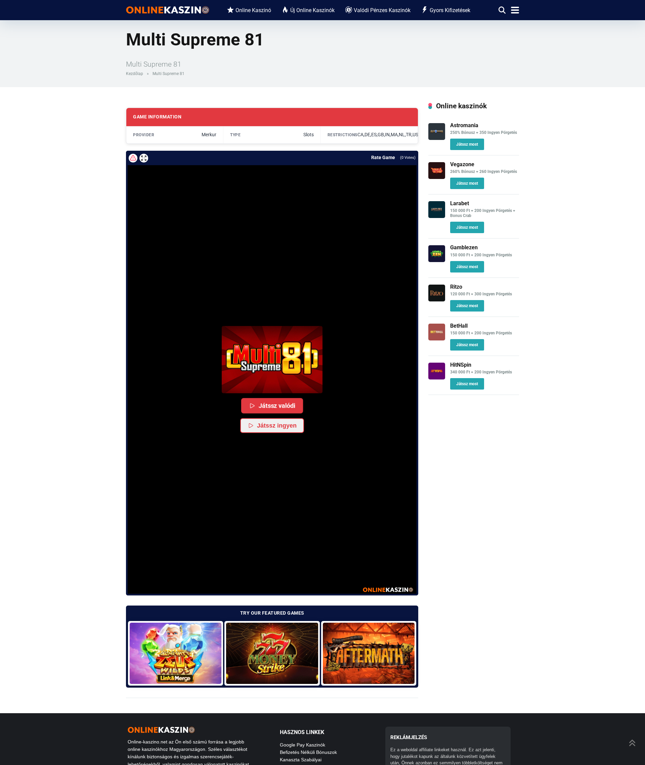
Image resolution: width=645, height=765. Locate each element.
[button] (272, 359)
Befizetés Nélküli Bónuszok (308, 752)
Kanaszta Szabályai (300, 759)
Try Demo (175, 653)
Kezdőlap (134, 73)
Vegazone (462, 164)
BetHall (459, 326)
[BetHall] (436, 338)
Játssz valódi (277, 405)
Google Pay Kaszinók (302, 745)
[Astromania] (436, 138)
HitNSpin (460, 365)
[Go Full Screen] (143, 158)
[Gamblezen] (436, 260)
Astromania (464, 125)
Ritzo (456, 287)
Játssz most (467, 144)
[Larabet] (436, 216)
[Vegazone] (436, 177)
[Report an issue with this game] (133, 158)
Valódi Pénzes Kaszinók (382, 10)
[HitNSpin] (436, 377)
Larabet (459, 203)
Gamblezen (464, 247)
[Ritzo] (436, 299)
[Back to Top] (632, 742)
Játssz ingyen (277, 425)
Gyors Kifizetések (450, 10)
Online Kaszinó (253, 10)
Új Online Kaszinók (312, 10)
